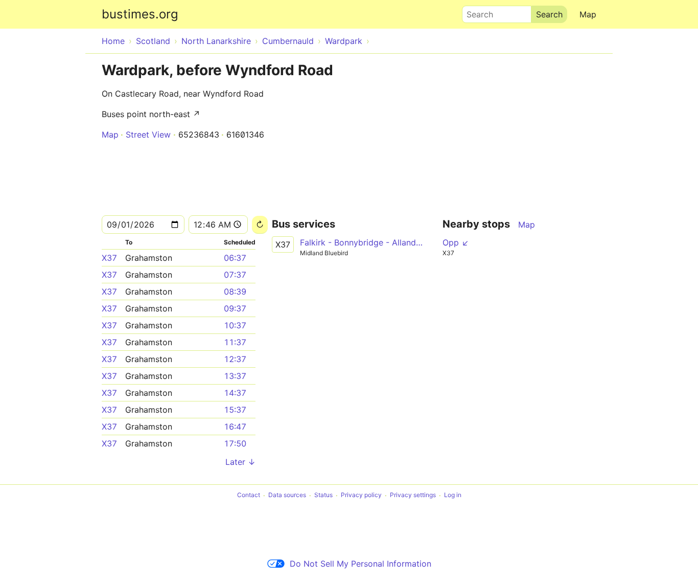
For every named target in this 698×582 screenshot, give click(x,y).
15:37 (235, 410)
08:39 (235, 291)
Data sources (287, 495)
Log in (452, 495)
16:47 (235, 426)
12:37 (235, 359)
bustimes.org (140, 14)
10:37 (235, 325)
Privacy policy (361, 495)
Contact (248, 495)
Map (587, 14)
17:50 (235, 443)
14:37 (235, 393)
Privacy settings (413, 495)
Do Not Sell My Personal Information (360, 563)
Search (475, 12)
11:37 (235, 342)
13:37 (235, 376)
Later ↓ (240, 462)
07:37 (235, 275)
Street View (148, 134)
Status (323, 495)
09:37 (235, 308)
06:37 (235, 258)
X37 (109, 258)
